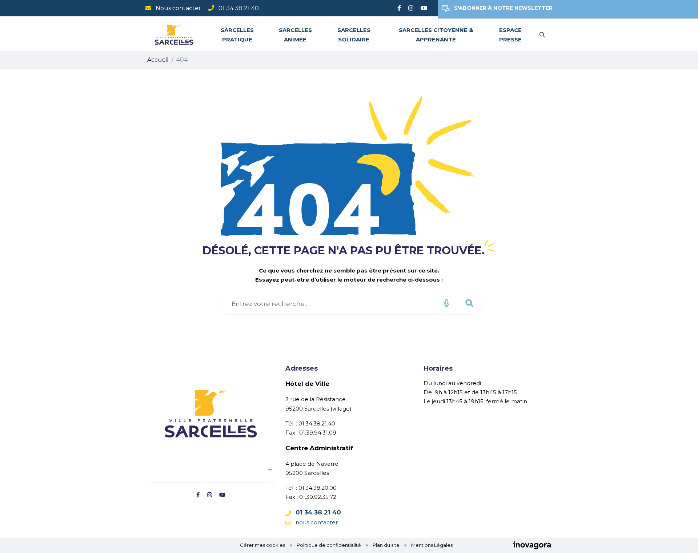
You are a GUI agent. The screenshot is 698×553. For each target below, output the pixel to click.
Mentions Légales (432, 545)
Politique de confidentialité (329, 545)
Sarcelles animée (295, 35)
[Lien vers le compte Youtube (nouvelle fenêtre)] (424, 8)
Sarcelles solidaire (353, 35)
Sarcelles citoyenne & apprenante (436, 35)
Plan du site (386, 545)
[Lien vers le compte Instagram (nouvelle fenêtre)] (411, 8)
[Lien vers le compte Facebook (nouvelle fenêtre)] (399, 8)
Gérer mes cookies (262, 545)
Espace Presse (510, 35)
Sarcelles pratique (237, 35)
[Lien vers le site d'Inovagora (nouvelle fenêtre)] (532, 545)
